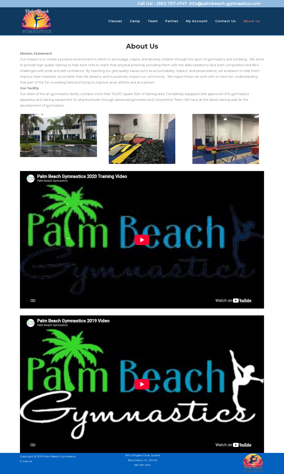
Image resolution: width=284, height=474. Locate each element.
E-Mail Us (26, 461)
